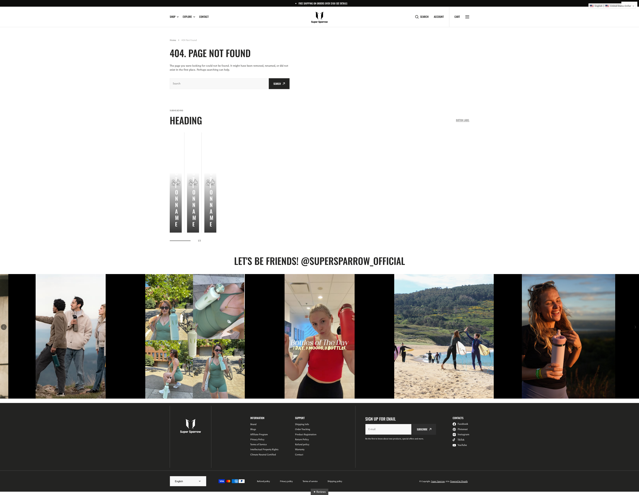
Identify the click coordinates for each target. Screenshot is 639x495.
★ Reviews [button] (319, 491)
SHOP (172, 17)
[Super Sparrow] (319, 16)
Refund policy (263, 481)
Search (424, 17)
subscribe (422, 429)
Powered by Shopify (459, 481)
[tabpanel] (175, 182)
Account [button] (439, 17)
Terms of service (310, 481)
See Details (341, 3)
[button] (612, 6)
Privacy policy (286, 481)
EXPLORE (187, 17)
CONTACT (204, 17)
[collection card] (175, 182)
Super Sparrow (438, 481)
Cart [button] (457, 17)
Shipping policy (334, 481)
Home (173, 40)
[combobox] (219, 83)
